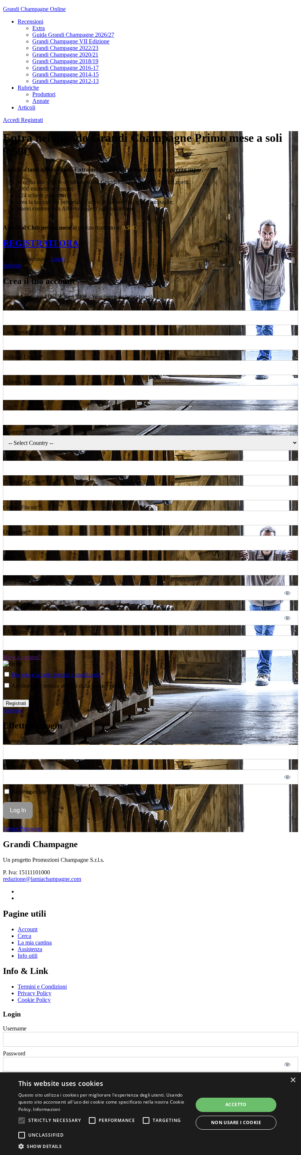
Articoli (26, 107)
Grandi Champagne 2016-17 (65, 68)
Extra (38, 28)
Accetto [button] (236, 1104)
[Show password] (287, 593)
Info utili (27, 956)
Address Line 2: (21, 382)
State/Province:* (22, 457)
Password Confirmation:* (32, 607)
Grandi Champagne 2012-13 (65, 81)
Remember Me (28, 792)
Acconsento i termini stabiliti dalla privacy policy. (68, 686)
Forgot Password (22, 828)
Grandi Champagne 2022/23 (65, 48)
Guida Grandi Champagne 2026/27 (73, 35)
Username (14, 741)
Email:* (12, 557)
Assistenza (30, 949)
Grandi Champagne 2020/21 (65, 54)
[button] (21, 1120)
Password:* (16, 582)
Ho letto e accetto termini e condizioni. (56, 675)
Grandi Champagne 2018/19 (65, 61)
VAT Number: (19, 632)
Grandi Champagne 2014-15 (65, 74)
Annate (40, 101)
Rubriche (28, 87)
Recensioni (30, 21)
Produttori (43, 94)
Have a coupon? (22, 657)
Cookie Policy (34, 1000)
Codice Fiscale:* (22, 507)
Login (58, 259)
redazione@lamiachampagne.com (42, 879)
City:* (10, 407)
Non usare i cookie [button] (236, 1122)
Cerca (24, 936)
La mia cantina (35, 942)
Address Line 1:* (23, 357)
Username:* (17, 532)
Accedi (12, 120)
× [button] (292, 1080)
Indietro (12, 265)
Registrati (32, 120)
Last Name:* (18, 332)
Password (14, 766)
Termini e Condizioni (42, 986)
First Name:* (18, 307)
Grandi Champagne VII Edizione (70, 41)
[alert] (150, 1113)
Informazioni (46, 1109)
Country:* (14, 432)
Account (27, 929)
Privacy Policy (34, 993)
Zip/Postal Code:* (24, 482)
